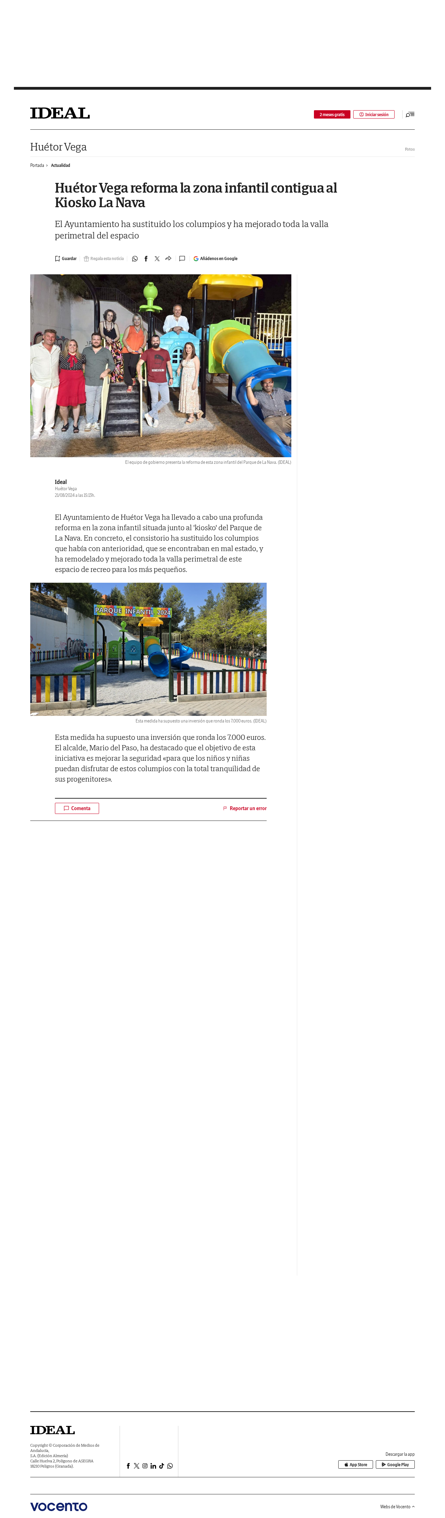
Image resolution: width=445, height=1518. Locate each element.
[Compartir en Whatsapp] (135, 259)
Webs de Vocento (395, 1506)
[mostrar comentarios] (182, 258)
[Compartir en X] (157, 259)
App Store (358, 1464)
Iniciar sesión (377, 114)
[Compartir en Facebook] (146, 259)
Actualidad (60, 165)
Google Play (398, 1464)
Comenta (80, 808)
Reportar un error (248, 808)
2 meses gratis (332, 114)
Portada (37, 165)
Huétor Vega (58, 146)
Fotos (410, 149)
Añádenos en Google (218, 258)
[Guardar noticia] (65, 258)
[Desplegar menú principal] (410, 114)
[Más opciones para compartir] (168, 259)
